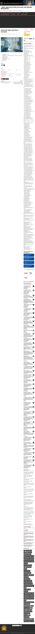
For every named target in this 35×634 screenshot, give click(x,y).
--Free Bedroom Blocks (27, 79)
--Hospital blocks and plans (27, 72)
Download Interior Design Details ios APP (28, 266)
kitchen (25, 587)
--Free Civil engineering (27, 93)
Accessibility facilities (27, 554)
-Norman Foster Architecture (28, 166)
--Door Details (26, 130)
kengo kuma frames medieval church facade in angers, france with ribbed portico (29, 484)
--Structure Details (26, 135)
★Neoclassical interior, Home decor (29, 244)
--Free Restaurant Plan (27, 96)
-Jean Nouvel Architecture (27, 146)
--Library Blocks (26, 74)
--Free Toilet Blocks (26, 115)
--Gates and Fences (26, 205)
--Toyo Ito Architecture (27, 175)
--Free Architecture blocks (27, 100)
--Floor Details (26, 124)
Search (32, 29)
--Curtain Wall (25, 129)
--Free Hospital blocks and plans (28, 81)
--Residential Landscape (27, 209)
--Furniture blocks (26, 65)
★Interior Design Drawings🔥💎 (28, 189)
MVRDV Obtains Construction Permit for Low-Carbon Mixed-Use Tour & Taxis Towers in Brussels (29, 513)
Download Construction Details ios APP (27, 259)
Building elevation (26, 198)
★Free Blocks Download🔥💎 (5, 14)
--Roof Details (25, 133)
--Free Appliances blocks (27, 85)
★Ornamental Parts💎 (27, 52)
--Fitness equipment (26, 62)
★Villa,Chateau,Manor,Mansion (28, 215)
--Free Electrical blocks (27, 107)
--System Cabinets (26, 63)
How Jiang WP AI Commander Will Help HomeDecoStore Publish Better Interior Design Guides (29, 473)
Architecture (13, 33)
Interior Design (13, 34)
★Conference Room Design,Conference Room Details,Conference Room (27, 240)
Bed (24, 567)
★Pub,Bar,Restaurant (27, 246)
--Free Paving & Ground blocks (28, 111)
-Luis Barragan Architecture (27, 147)
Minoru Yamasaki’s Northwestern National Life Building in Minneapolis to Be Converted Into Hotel (29, 508)
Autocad (25, 563)
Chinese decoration (26, 249)
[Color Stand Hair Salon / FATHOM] (11, 71)
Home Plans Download (27, 203)
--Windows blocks (26, 67)
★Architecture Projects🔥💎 (27, 178)
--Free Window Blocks (27, 117)
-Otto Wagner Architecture (27, 148)
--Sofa (24, 60)
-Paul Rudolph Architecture (27, 149)
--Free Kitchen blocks (26, 89)
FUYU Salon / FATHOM (19, 73)
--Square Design (26, 211)
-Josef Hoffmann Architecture (28, 163)
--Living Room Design (27, 195)
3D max (25, 552)
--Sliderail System (26, 134)
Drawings (31, 575)
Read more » (3, 61)
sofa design (26, 617)
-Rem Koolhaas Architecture (27, 151)
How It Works (13, 14)
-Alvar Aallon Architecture (27, 143)
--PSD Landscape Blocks (27, 185)
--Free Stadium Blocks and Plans (28, 84)
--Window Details (26, 136)
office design (27, 604)
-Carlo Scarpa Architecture (27, 145)
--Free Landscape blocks (27, 109)
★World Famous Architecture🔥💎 (28, 141)
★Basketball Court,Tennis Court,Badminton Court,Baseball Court (28, 232)
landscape (26, 591)
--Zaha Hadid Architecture (27, 176)
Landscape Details (29, 598)
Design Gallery (26, 53)
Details (26, 575)
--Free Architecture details (27, 92)
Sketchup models (26, 247)
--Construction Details (27, 128)
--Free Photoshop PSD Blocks (28, 188)
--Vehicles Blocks (26, 75)
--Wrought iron (26, 206)
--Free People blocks (26, 112)
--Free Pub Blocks (26, 83)
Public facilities (29, 609)
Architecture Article (17, 33)
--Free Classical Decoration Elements (29, 86)
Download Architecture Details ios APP (27, 255)
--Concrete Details (26, 123)
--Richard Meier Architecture (27, 173)
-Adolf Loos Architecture (27, 154)
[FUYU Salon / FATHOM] (19, 71)
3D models (29, 552)
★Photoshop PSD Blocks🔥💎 (28, 182)
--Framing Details (26, 132)
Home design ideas (8, 34)
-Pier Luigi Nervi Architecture (27, 150)
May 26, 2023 (3, 33)
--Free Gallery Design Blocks (27, 80)
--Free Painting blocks (27, 110)
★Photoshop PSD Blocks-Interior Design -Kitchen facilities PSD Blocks (29, 540)
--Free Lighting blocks (27, 90)
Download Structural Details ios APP (28, 262)
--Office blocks (26, 69)
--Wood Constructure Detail (27, 137)
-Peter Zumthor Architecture (27, 168)
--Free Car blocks (26, 105)
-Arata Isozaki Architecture (27, 144)
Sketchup (25, 615)
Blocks (25, 568)
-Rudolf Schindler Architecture (28, 153)
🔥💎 (29, 35)
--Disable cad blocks (26, 70)
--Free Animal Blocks (26, 104)
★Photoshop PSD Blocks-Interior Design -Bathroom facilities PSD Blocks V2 (29, 533)
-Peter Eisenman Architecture (28, 167)
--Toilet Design (26, 197)
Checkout (18, 14)
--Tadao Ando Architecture (27, 174)
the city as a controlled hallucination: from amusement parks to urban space (29, 497)
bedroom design (28, 567)
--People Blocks (26, 71)
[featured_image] (12, 51)
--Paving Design (26, 196)
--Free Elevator (26, 94)
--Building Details (26, 126)
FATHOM (7, 54)
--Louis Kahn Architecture (27, 172)
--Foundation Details (26, 131)
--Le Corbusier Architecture (27, 171)
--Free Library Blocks (26, 82)
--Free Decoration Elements (27, 101)
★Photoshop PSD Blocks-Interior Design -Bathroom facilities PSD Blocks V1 (29, 537)
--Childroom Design (26, 193)
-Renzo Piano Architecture (27, 152)
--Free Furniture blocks (27, 103)
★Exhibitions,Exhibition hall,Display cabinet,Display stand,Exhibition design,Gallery (28, 229)
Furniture (26, 577)
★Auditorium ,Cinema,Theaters (28, 238)
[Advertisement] (17, 22)
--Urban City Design (26, 210)
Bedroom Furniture (26, 59)
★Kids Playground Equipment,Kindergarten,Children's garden (28, 224)
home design (28, 581)
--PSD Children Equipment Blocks (28, 183)
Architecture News (3, 34)
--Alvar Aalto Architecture (27, 169)
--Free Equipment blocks (27, 88)
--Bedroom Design (26, 191)
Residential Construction (28, 611)
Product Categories (24, 14)
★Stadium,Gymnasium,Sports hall (28, 216)
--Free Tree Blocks (26, 116)
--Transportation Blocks (27, 64)
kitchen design (27, 589)
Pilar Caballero (8, 33)
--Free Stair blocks (26, 113)
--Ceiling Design (26, 192)
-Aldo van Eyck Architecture (27, 155)
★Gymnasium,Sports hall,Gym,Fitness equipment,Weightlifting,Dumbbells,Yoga (29, 243)
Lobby (25, 600)
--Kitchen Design (26, 194)
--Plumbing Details (26, 125)
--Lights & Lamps (26, 61)
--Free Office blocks (26, 102)
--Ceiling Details (26, 127)
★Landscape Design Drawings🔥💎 (28, 207)
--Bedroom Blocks (26, 66)
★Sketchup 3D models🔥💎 (27, 202)
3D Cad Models (29, 550)
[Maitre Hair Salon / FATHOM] (4, 73)
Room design (27, 613)
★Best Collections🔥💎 (27, 45)
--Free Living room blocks (27, 91)
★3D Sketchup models (27, 201)
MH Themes (22, 633)
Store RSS (26, 530)
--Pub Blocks (25, 73)
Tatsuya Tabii (9, 58)
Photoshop (27, 607)
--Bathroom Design (26, 190)
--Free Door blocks (26, 106)
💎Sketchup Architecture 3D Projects (29, 120)
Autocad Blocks (27, 565)
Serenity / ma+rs (26, 506)
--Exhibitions (25, 181)
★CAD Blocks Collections (27, 177)
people (32, 605)
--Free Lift (25, 95)
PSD (24, 609)
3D (24, 550)
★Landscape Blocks (26, 204)
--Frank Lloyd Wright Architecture (28, 170)
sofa (29, 615)
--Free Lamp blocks (26, 108)
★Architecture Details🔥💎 (27, 122)
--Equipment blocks (26, 68)
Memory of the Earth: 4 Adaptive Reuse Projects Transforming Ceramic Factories (28, 516)
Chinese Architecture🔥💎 (27, 248)
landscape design (29, 596)
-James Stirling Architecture (27, 162)
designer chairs (27, 573)
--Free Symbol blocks (26, 114)
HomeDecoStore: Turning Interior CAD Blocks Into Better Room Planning (28, 476)
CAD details (27, 571)
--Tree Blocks (25, 76)
